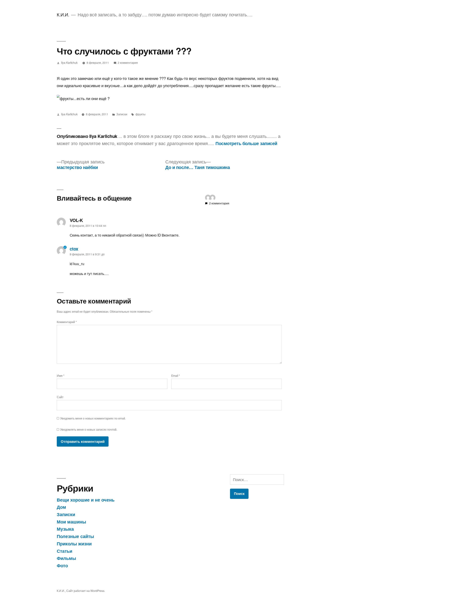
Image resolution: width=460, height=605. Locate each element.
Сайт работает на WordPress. (85, 591)
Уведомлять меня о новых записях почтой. (88, 429)
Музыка (65, 529)
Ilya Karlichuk (69, 62)
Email (175, 375)
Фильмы (66, 558)
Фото (62, 565)
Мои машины (71, 521)
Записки (121, 114)
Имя (60, 375)
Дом (61, 507)
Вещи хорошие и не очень (85, 500)
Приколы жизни (74, 543)
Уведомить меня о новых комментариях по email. (93, 418)
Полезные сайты (75, 536)
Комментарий (67, 322)
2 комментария (128, 62)
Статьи (64, 551)
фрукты (140, 114)
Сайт (60, 397)
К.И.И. (63, 14)
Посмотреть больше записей (246, 143)
